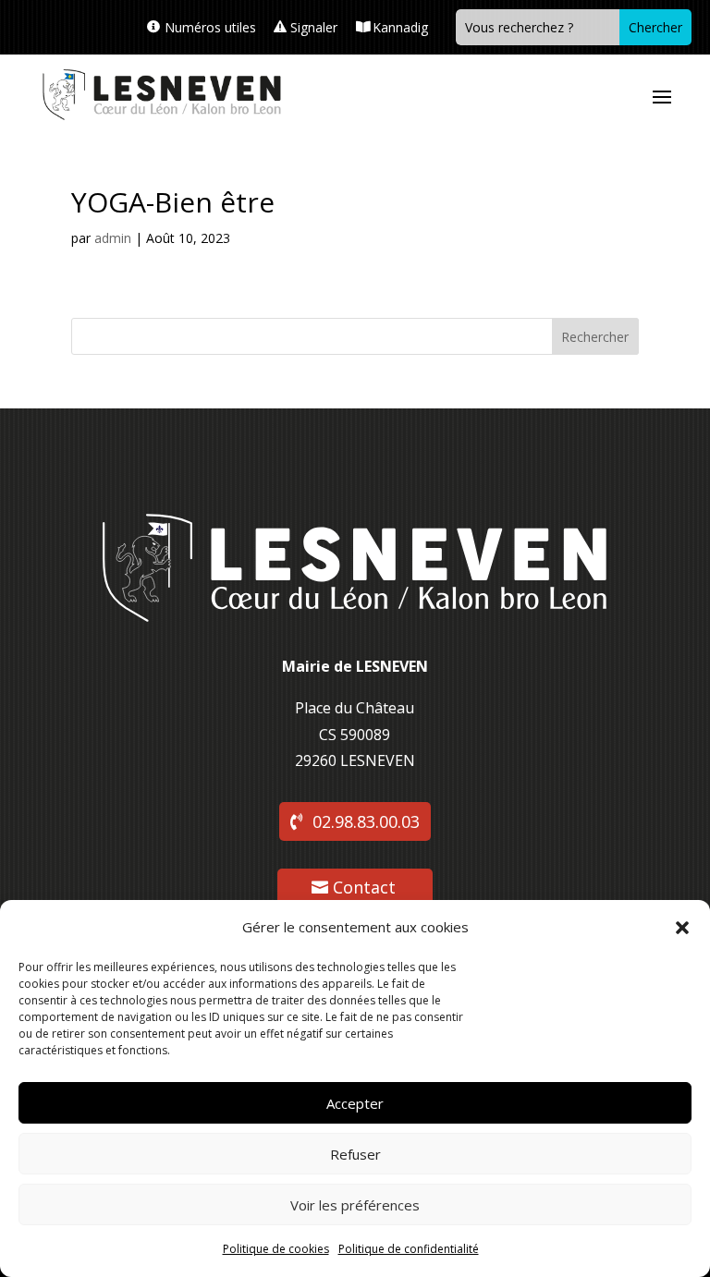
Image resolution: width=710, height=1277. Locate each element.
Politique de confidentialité (408, 1249)
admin (112, 238)
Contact (364, 887)
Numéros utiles (210, 27)
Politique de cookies (276, 1249)
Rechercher (595, 337)
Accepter (355, 1103)
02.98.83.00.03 (366, 821)
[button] (682, 927)
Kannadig (400, 27)
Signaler (313, 27)
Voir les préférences (355, 1205)
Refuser (355, 1154)
